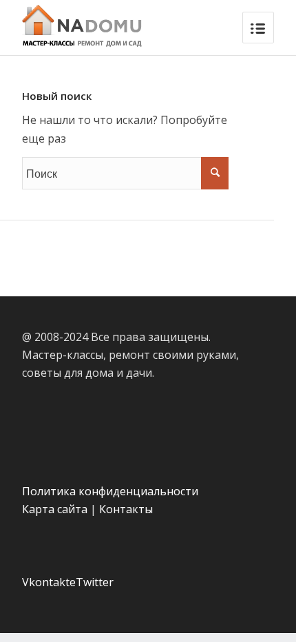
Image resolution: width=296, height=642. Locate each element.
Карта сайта (54, 509)
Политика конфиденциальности (110, 491)
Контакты (126, 509)
